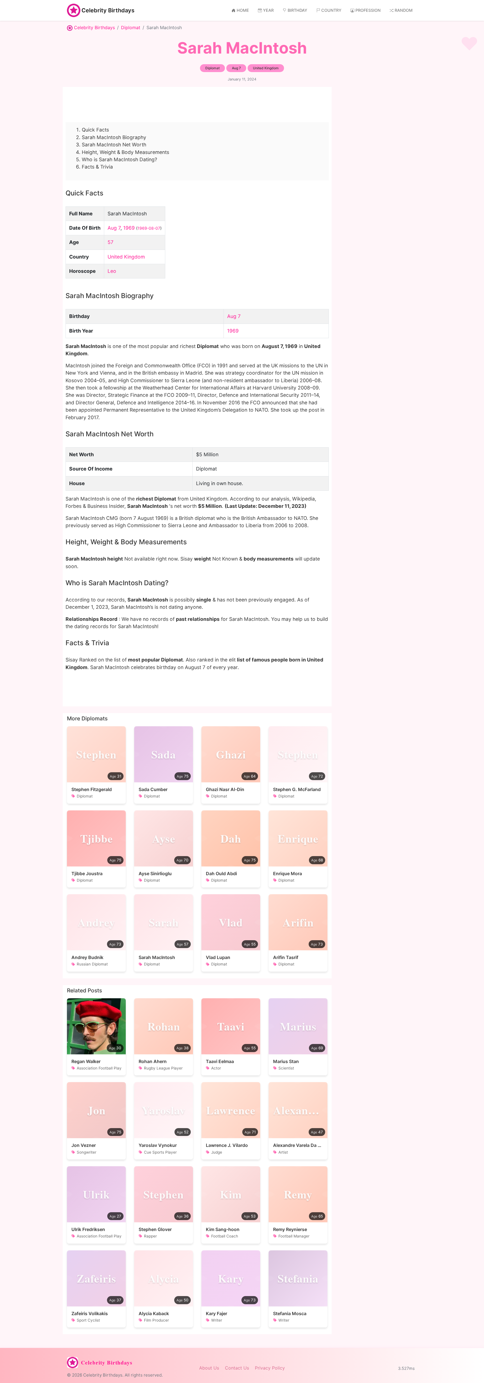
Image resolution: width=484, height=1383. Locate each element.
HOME (243, 10)
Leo (112, 271)
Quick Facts (95, 130)
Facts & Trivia (97, 167)
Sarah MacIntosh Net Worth (114, 144)
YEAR (268, 10)
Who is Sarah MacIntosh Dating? (119, 159)
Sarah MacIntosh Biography (114, 137)
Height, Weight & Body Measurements (125, 152)
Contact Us (237, 1368)
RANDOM (404, 10)
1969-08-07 (149, 228)
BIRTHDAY (297, 10)
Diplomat (130, 27)
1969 (129, 228)
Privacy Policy (270, 1368)
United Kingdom (126, 257)
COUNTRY (331, 10)
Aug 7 (114, 228)
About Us (209, 1368)
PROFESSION (368, 10)
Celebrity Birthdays (108, 10)
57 (110, 242)
